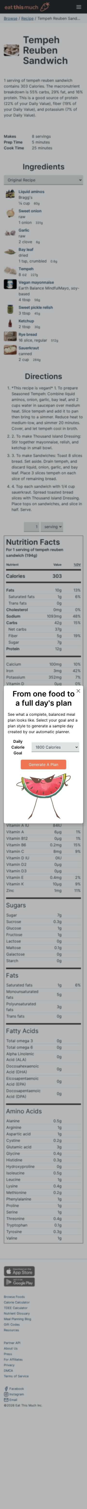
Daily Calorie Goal (17, 747)
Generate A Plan (43, 764)
